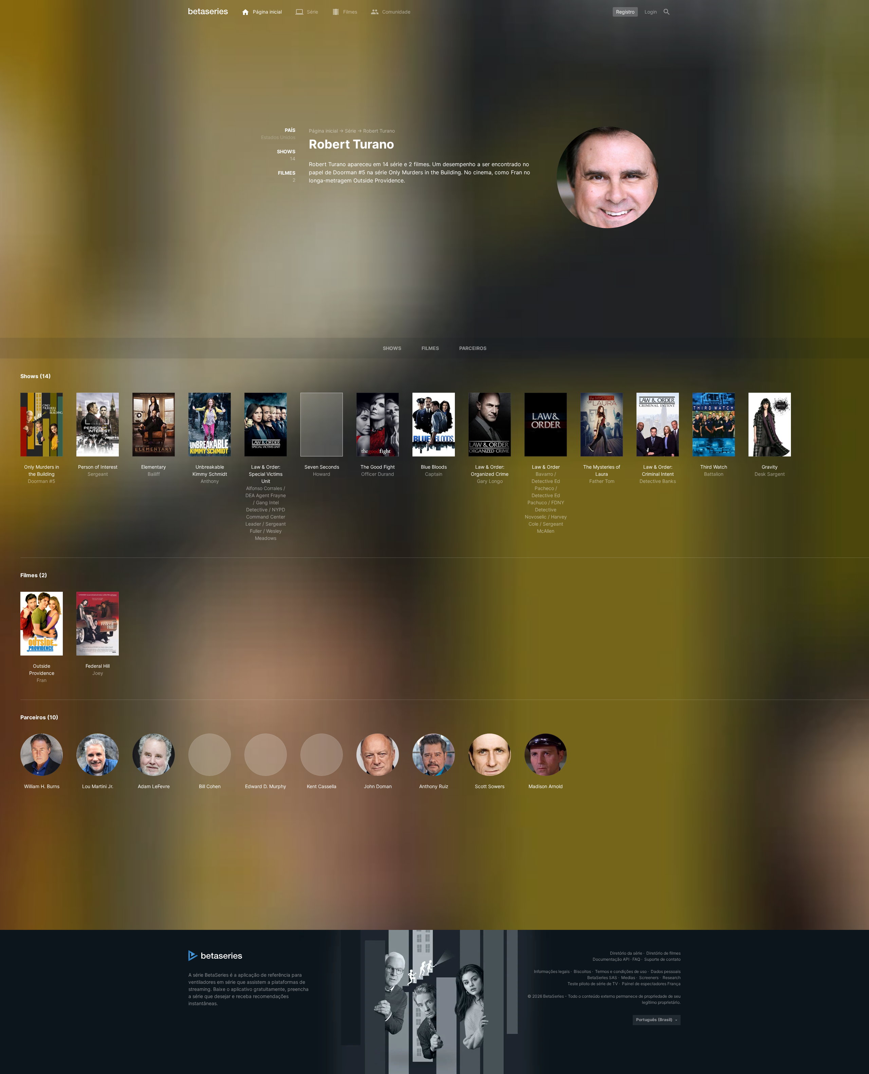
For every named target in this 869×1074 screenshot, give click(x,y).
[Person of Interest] (97, 424)
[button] (41, 762)
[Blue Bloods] (433, 424)
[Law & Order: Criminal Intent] (657, 424)
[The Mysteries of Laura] (601, 424)
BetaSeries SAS (602, 977)
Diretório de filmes (663, 953)
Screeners (649, 977)
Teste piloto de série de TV (593, 983)
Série (350, 131)
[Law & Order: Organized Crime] (489, 424)
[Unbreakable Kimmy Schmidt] (209, 424)
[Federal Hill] (97, 624)
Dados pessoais (666, 971)
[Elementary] (153, 424)
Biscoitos (582, 971)
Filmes (430, 348)
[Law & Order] (545, 424)
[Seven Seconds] (321, 424)
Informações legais (552, 971)
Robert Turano (379, 131)
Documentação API (611, 959)
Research (672, 977)
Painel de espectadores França (651, 983)
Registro (625, 12)
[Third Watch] (713, 424)
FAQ (636, 959)
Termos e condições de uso (621, 971)
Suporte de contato (662, 959)
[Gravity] (769, 424)
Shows (392, 348)
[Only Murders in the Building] (41, 424)
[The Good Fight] (377, 424)
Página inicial (323, 131)
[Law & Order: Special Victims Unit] (265, 424)
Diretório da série (626, 953)
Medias (628, 977)
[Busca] (666, 11)
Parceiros (472, 348)
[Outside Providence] (41, 624)
